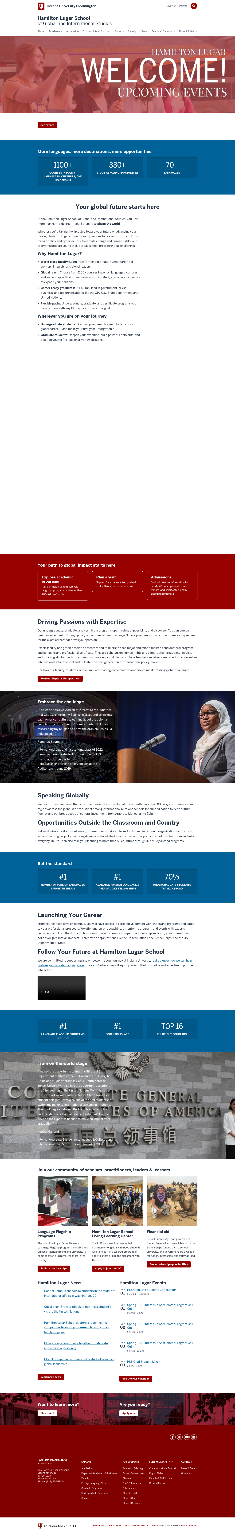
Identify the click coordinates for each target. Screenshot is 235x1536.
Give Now (186, 1473)
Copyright (154, 1525)
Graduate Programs (91, 1488)
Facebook (173, 1437)
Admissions (87, 1468)
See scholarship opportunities (169, 1264)
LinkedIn (194, 1437)
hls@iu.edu (50, 1478)
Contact (85, 1498)
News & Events (189, 1468)
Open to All (129, 1525)
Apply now (128, 1413)
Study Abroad (130, 1493)
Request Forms (157, 1483)
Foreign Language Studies (94, 1483)
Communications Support (162, 1468)
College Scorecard (114, 1525)
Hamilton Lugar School (75, 21)
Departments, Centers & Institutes (99, 1473)
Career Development (133, 1473)
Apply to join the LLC (108, 1268)
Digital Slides (156, 1473)
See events (47, 125)
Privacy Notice (141, 1525)
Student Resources (132, 1503)
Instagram (180, 1437)
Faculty (85, 1478)
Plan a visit (47, 1413)
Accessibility (98, 1525)
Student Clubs (130, 1498)
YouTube (187, 1437)
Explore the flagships (53, 1268)
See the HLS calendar (135, 1378)
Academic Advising (133, 1468)
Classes (127, 1478)
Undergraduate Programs (94, 1493)
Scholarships (129, 1488)
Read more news (50, 1377)
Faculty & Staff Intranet (161, 1478)
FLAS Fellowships (132, 1483)
